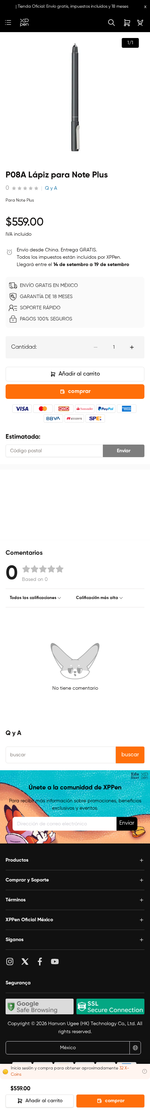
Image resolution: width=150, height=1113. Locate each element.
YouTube (57, 961)
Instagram (12, 961)
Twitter (27, 961)
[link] (24, 22)
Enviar (123, 450)
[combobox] (36, 598)
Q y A (51, 188)
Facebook (42, 961)
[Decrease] (96, 347)
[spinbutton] (114, 347)
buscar (130, 755)
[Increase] (132, 347)
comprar (79, 391)
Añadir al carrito (79, 374)
